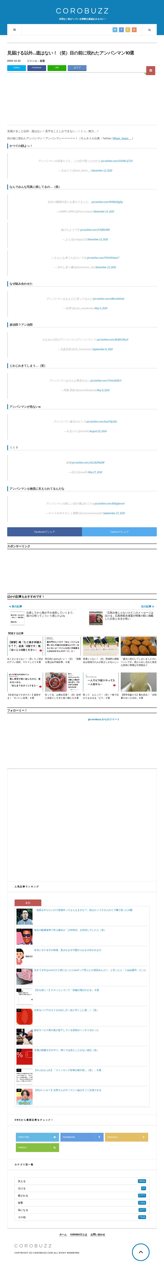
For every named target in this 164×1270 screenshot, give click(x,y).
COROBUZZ (83, 11)
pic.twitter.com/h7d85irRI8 (95, 230)
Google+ (112, 1137)
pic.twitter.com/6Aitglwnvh (109, 503)
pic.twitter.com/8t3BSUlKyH (112, 339)
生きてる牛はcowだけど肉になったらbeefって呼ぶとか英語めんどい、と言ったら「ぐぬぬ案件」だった (90, 970)
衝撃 (42, 60)
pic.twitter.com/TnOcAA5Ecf (105, 380)
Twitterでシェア (119, 531)
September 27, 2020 (114, 513)
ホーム (63, 1234)
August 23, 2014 (98, 431)
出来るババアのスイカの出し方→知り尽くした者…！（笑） (66, 1010)
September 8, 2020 (102, 349)
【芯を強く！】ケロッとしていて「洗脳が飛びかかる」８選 (66, 990)
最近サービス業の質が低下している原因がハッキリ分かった (66, 1030)
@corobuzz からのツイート (104, 719)
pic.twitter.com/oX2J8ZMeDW (88, 462)
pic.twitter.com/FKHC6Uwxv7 (103, 258)
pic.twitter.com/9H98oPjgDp (107, 202)
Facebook (36, 67)
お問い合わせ (98, 1234)
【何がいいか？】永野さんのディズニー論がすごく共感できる (67, 1090)
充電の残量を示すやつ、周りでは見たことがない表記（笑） (66, 1050)
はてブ (77, 67)
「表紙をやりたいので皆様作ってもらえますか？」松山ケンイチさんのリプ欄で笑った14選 (83, 910)
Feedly (22, 1147)
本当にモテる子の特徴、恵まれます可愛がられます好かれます (67, 950)
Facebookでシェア (44, 531)
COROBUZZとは (79, 1234)
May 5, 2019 (101, 308)
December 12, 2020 (102, 170)
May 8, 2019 (103, 390)
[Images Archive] (150, 70)
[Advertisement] (82, 100)
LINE (57, 67)
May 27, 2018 (95, 472)
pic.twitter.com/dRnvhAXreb (108, 299)
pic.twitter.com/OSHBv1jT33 (116, 161)
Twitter (16, 67)
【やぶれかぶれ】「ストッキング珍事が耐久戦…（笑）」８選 (67, 1070)
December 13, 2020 (104, 211)
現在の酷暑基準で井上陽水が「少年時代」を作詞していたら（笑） (70, 930)
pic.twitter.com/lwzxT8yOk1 (101, 421)
